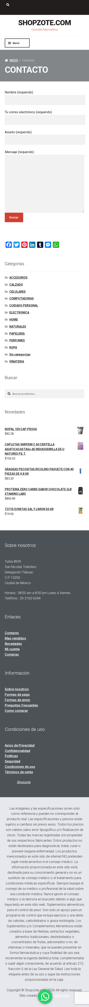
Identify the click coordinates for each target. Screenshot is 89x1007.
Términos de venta (19, 772)
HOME (13, 319)
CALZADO (16, 284)
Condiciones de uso (20, 767)
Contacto (12, 633)
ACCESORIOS (18, 277)
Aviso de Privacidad (20, 745)
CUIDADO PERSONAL (23, 305)
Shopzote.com (44, 23)
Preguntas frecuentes (21, 705)
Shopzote (24, 782)
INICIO (14, 60)
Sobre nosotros (17, 689)
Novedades (13, 644)
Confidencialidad (17, 751)
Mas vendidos (15, 638)
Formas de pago (17, 695)
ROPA (13, 347)
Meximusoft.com (57, 995)
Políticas (11, 756)
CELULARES (17, 291)
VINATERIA (16, 361)
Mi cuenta (12, 649)
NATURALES (17, 326)
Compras (12, 654)
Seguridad (12, 761)
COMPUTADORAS (21, 298)
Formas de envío (17, 700)
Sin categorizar (20, 354)
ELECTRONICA (19, 312)
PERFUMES (17, 340)
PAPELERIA (17, 333)
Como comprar (16, 711)
